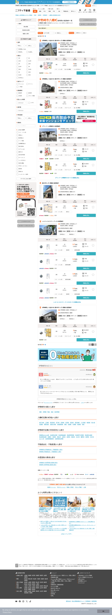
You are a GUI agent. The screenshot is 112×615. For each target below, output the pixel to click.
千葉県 (38, 578)
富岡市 (87, 437)
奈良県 (41, 585)
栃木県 (46, 578)
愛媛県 (29, 589)
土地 (84, 487)
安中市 (92, 437)
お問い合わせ (81, 579)
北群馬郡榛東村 (49, 438)
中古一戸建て (78, 487)
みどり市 (41, 438)
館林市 (73, 437)
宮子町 (58, 422)
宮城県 (37, 575)
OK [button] (103, 611)
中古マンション (61, 487)
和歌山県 (46, 585)
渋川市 (78, 437)
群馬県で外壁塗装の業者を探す (47, 464)
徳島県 (45, 587)
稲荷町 (79, 424)
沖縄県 (30, 592)
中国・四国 (19, 587)
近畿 (17, 585)
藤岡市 (82, 437)
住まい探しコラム (55, 590)
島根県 (37, 587)
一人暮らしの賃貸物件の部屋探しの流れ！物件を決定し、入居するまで (74, 509)
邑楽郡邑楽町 (43, 437)
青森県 (29, 575)
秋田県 (41, 575)
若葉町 (41, 424)
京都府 (33, 585)
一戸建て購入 (54, 580)
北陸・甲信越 (19, 582)
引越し (52, 595)
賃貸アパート (65, 575)
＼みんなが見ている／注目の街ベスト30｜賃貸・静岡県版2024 (59, 509)
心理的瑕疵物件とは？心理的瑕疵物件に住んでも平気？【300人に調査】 (45, 509)
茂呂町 (72, 422)
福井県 (45, 582)
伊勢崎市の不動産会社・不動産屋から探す (51, 449)
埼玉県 (34, 578)
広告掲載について (82, 580)
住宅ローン (53, 592)
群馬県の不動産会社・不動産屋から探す (50, 451)
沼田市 (68, 437)
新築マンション (51, 487)
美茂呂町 (52, 422)
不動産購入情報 (54, 577)
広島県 (25, 587)
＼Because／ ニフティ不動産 (85, 575)
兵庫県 (29, 585)
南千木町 (41, 422)
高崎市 (54, 437)
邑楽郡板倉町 (62, 435)
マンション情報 (54, 586)
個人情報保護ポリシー (78, 601)
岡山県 (29, 587)
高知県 (33, 589)
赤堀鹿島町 (60, 424)
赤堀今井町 (53, 424)
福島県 (25, 577)
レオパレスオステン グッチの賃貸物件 (52, 221)
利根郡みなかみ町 (44, 435)
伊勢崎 (44, 412)
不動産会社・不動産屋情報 (57, 584)
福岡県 (25, 591)
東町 (65, 424)
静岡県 (33, 584)
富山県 (37, 582)
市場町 (74, 424)
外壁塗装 (53, 593)
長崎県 (33, 591)
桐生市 (59, 437)
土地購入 (53, 582)
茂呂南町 (77, 422)
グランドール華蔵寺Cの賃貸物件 (51, 126)
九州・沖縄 (19, 591)
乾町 (83, 424)
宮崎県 (45, 591)
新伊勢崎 (57, 412)
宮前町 (62, 422)
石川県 (41, 582)
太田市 (64, 437)
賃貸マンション (57, 575)
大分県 (41, 591)
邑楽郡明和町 (70, 435)
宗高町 (67, 422)
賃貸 (52, 575)
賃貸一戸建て (72, 575)
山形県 (45, 575)
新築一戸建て (70, 487)
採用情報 (94, 601)
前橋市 (49, 437)
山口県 (41, 587)
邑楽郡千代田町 (79, 435)
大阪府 (25, 585)
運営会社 (68, 601)
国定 (52, 412)
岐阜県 (29, 584)
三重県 (37, 584)
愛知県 (25, 584)
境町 (40, 412)
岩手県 (33, 575)
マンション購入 (54, 579)
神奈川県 (30, 578)
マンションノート (48, 402)
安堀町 (69, 424)
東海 (17, 584)
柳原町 (88, 422)
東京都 (25, 578)
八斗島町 (83, 422)
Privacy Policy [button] (7, 612)
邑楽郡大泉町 (88, 435)
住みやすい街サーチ (55, 588)
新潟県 (25, 582)
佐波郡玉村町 (53, 435)
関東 (17, 578)
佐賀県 (29, 591)
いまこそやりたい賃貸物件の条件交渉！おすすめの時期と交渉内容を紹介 (88, 509)
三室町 (47, 422)
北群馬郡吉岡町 (59, 438)
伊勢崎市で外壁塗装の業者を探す (48, 462)
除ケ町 (93, 422)
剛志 (49, 412)
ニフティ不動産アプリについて (85, 577)
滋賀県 (37, 585)
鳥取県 (33, 587)
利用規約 (88, 601)
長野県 (33, 582)
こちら (82, 402)
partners (35, 610)
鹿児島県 (26, 592)
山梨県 (29, 582)
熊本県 (37, 591)
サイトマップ (81, 582)
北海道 (25, 575)
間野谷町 (46, 424)
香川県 (25, 589)
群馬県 (25, 580)
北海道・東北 (19, 575)
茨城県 (42, 578)
